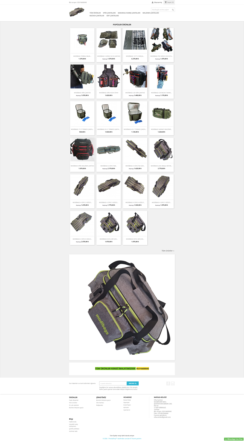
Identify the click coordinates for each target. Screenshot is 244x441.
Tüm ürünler (168, 251)
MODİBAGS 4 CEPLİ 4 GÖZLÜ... (135, 202)
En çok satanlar (74, 405)
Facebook (168, 383)
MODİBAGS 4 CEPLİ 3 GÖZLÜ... (108, 202)
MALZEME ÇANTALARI (151, 13)
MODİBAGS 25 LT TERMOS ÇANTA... (108, 129)
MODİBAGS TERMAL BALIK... (82, 56)
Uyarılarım (126, 410)
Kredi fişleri (127, 405)
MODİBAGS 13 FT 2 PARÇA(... (135, 56)
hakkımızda (72, 422)
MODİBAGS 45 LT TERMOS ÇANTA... (135, 129)
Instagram (173, 383)
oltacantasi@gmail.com (162, 417)
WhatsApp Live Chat (235, 439)
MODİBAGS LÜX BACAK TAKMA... (161, 93)
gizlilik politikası (74, 429)
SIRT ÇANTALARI (112, 16)
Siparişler (126, 402)
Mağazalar (99, 405)
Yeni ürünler (73, 403)
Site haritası (100, 403)
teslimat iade (73, 431)
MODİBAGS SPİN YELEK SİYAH (108, 93)
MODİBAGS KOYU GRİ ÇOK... (109, 239)
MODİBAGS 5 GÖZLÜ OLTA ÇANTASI (108, 56)
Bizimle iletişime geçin (76, 408)
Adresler (126, 407)
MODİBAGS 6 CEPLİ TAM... (108, 166)
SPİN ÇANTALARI (109, 13)
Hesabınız (127, 397)
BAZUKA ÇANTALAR (97, 16)
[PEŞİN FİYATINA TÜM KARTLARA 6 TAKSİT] (122, 307)
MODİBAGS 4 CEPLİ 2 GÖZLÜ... (82, 202)
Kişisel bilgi (127, 400)
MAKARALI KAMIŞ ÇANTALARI (129, 13)
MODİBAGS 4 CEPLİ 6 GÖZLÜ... (82, 239)
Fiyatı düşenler (74, 400)
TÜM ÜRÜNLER (95, 13)
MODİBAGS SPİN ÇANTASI (82, 93)
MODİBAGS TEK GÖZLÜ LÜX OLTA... (161, 56)
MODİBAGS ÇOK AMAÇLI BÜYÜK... (161, 166)
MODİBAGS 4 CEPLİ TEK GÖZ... (135, 166)
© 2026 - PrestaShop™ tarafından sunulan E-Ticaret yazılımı (122, 438)
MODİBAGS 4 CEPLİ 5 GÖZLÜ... (161, 202)
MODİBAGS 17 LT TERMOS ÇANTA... (82, 129)
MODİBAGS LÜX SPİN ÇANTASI (135, 93)
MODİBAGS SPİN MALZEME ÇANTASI (82, 166)
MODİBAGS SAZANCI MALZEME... (161, 129)
